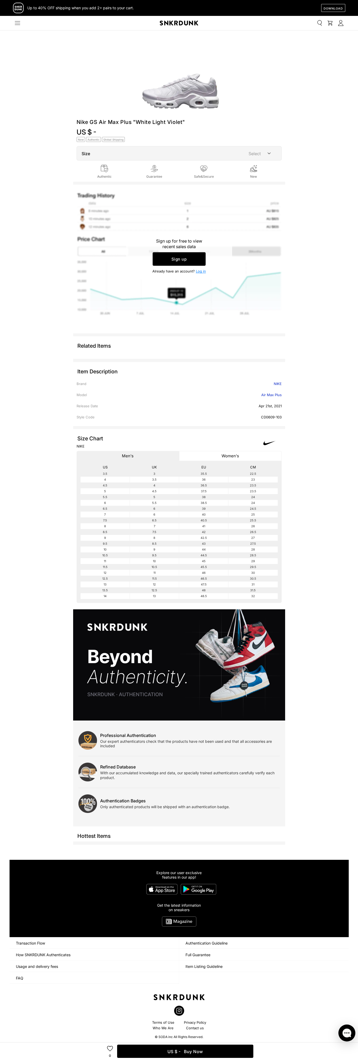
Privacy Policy (195, 1022)
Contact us (195, 1028)
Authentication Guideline (206, 943)
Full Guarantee (197, 954)
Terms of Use (163, 1022)
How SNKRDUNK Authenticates (43, 954)
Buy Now (185, 1051)
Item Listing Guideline (204, 966)
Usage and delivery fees (37, 966)
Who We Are (163, 1028)
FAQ (19, 978)
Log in (201, 271)
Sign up (179, 259)
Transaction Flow (30, 943)
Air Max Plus (271, 395)
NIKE (278, 384)
